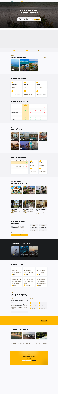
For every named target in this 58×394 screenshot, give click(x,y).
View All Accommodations (43, 183)
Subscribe (34, 360)
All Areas (45, 57)
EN (44, 1)
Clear (46, 28)
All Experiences (45, 243)
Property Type (19, 18)
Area (26, 18)
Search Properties (37, 19)
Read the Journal (44, 329)
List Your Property (44, 320)
